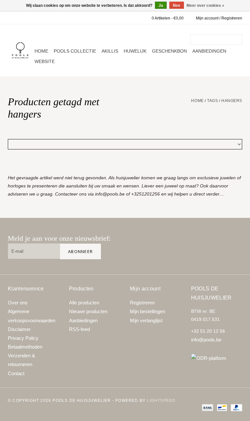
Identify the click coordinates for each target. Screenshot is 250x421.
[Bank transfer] (207, 407)
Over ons (18, 302)
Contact (16, 373)
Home (41, 51)
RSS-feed (79, 329)
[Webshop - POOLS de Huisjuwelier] (20, 50)
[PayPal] (235, 407)
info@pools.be (206, 339)
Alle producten (84, 302)
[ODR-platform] (217, 358)
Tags (212, 100)
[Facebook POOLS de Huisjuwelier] (193, 241)
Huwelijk (135, 51)
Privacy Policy (23, 338)
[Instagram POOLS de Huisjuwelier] (234, 241)
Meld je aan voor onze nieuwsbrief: (59, 238)
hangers (231, 100)
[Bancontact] (221, 407)
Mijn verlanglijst (146, 320)
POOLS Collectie (75, 51)
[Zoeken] (238, 39)
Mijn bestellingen (147, 311)
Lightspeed (161, 400)
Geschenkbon (169, 51)
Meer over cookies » (205, 5)
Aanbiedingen (209, 51)
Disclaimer (19, 329)
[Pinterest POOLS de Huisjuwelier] (213, 241)
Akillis (110, 51)
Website (45, 61)
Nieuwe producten (88, 311)
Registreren (142, 302)
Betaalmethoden (25, 347)
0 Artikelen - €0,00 (168, 18)
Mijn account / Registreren (219, 18)
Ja (161, 5)
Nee (176, 5)
